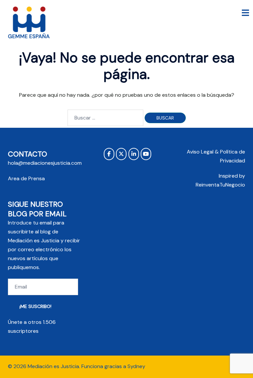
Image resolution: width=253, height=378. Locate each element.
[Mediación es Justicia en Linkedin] (133, 154)
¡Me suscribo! (35, 306)
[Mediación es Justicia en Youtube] (146, 154)
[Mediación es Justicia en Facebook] (109, 154)
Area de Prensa (26, 178)
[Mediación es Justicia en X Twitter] (121, 154)
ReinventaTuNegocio (220, 184)
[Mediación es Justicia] (29, 22)
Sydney (136, 366)
